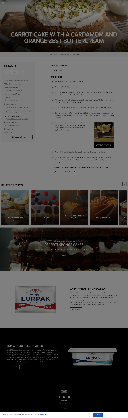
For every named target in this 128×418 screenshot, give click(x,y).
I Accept (98, 414)
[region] (64, 415)
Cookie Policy (43, 414)
